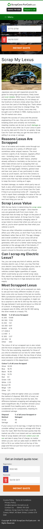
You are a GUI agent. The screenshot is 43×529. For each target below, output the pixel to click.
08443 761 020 (23, 507)
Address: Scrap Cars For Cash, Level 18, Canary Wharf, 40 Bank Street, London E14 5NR (20, 512)
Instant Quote (21, 48)
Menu (9, 17)
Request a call (29, 9)
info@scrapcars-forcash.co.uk (16, 505)
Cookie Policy (8, 500)
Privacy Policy (10, 503)
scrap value (36, 207)
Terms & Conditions (23, 500)
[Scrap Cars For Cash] (21, 4)
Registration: (6, 24)
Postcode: (5, 34)
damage (35, 125)
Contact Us (9, 507)
